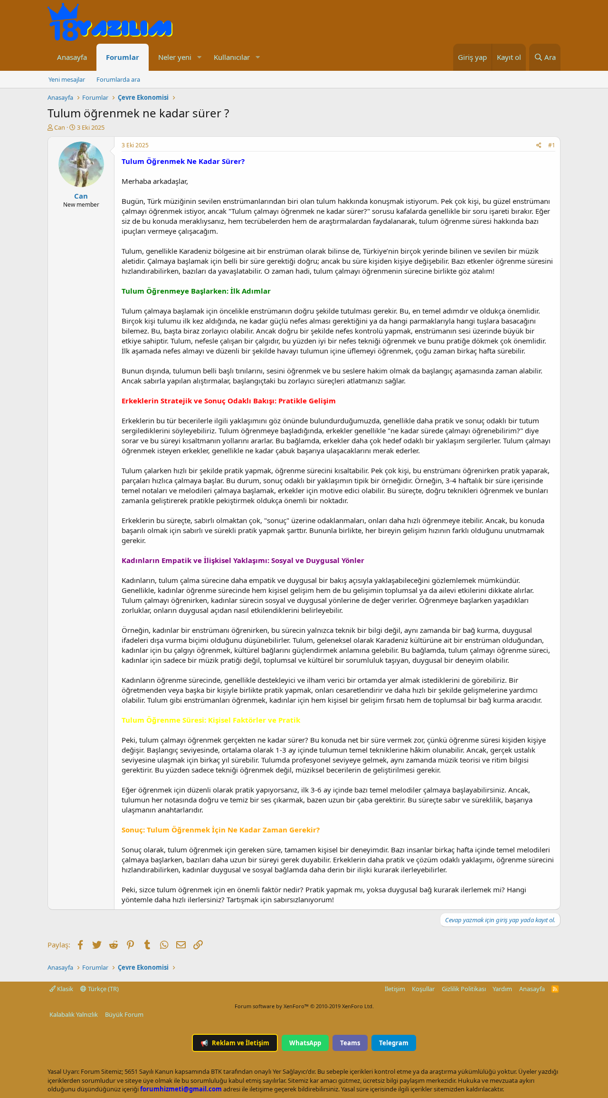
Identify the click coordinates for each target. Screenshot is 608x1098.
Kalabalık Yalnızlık (73, 1014)
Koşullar (423, 988)
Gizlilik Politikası (464, 988)
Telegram (393, 1043)
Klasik (64, 988)
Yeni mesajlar (66, 79)
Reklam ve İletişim (234, 1043)
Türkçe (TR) (102, 988)
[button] (199, 57)
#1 (551, 145)
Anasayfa (72, 57)
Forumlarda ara (118, 79)
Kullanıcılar (232, 57)
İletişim (395, 988)
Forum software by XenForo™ (304, 1006)
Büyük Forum (124, 1014)
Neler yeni (174, 57)
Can (59, 127)
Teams (350, 1043)
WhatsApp (305, 1043)
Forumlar (122, 57)
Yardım (502, 988)
